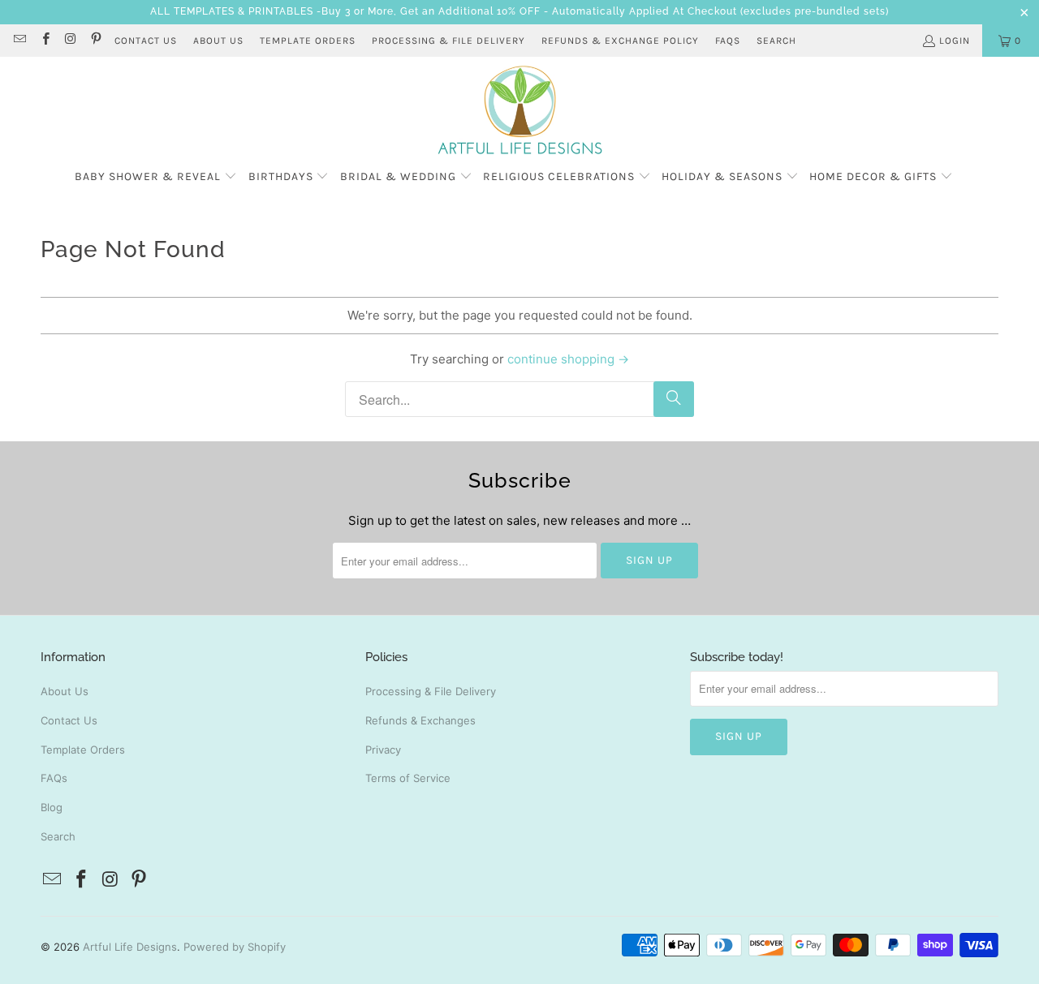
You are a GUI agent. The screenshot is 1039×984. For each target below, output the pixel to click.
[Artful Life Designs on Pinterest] (95, 40)
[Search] (673, 399)
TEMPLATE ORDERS (308, 40)
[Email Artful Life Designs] (19, 40)
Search (776, 40)
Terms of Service (408, 777)
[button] (156, 177)
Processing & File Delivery (430, 691)
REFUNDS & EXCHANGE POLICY (620, 40)
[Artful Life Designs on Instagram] (70, 40)
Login (954, 40)
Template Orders (83, 749)
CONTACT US (145, 40)
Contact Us (69, 720)
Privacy (383, 749)
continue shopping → (568, 359)
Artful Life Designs (130, 946)
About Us (64, 691)
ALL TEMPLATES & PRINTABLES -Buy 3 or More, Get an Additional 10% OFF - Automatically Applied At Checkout (443, 11)
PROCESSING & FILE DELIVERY (448, 40)
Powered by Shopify (234, 946)
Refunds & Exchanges (420, 720)
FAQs (727, 40)
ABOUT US (218, 40)
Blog (52, 807)
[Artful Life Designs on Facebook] (44, 40)
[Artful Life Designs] (520, 111)
